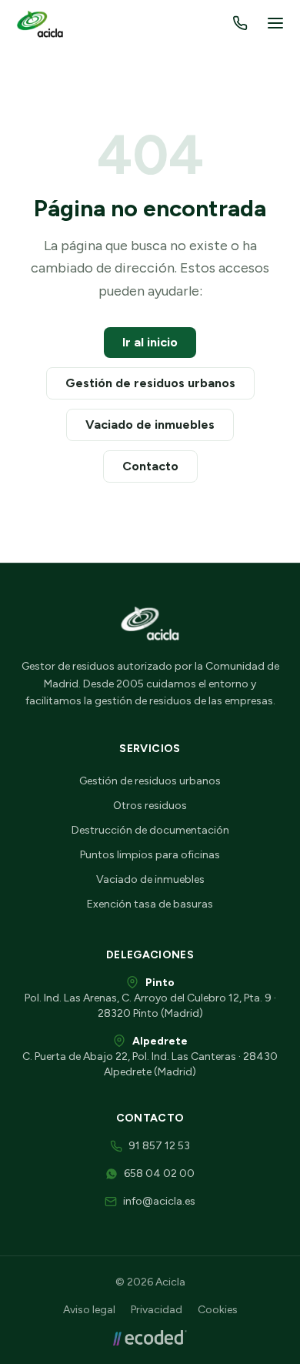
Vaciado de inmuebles (150, 424)
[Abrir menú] (275, 23)
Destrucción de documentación (150, 830)
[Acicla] (41, 23)
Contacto (150, 466)
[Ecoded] (150, 1338)
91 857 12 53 (159, 1145)
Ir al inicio (150, 342)
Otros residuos (150, 805)
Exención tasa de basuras (150, 904)
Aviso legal (89, 1309)
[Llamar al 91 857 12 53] (240, 23)
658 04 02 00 (159, 1173)
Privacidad (156, 1309)
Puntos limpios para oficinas (150, 854)
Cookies (218, 1309)
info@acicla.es (159, 1201)
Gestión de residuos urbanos (150, 383)
